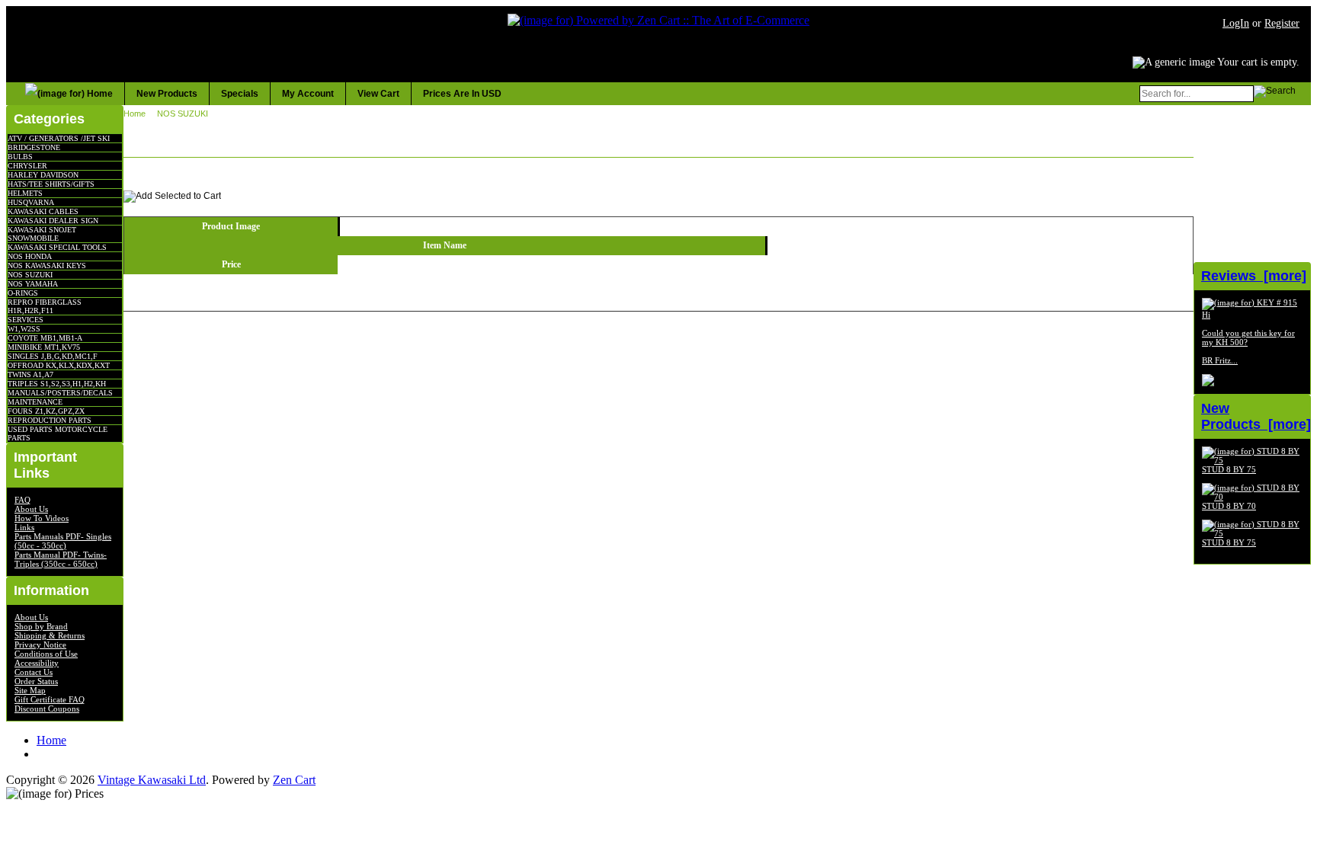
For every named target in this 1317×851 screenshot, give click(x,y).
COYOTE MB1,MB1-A (45, 338)
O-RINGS (23, 293)
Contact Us (33, 672)
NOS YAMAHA (33, 284)
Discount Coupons (46, 708)
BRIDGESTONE (34, 147)
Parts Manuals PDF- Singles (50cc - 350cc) (62, 541)
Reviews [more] (1253, 275)
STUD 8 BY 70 (1229, 505)
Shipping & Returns (49, 635)
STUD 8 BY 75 (1229, 469)
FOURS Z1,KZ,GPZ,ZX (46, 411)
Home (134, 113)
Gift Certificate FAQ (49, 699)
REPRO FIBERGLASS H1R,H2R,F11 (45, 306)
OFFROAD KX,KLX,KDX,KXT (59, 365)
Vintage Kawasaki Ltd (152, 779)
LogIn (1235, 23)
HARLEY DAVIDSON (43, 175)
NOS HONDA (30, 256)
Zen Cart (294, 779)
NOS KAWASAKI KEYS (47, 265)
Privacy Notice (40, 644)
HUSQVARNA (31, 202)
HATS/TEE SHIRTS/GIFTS (51, 184)
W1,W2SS (24, 329)
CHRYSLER (27, 166)
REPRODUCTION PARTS (49, 420)
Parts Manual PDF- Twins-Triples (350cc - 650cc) (60, 559)
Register (1281, 23)
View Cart (378, 93)
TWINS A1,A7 (30, 374)
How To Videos (41, 518)
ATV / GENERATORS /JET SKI (59, 138)
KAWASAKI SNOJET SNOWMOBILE (42, 234)
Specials (239, 93)
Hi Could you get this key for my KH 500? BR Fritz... (1248, 337)
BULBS (20, 156)
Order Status (36, 681)
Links (24, 527)
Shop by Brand (41, 626)
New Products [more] (1256, 416)
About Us (31, 508)
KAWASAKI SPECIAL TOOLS (57, 247)
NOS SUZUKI (30, 274)
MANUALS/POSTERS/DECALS (60, 393)
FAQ (22, 499)
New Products (166, 93)
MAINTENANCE (35, 402)
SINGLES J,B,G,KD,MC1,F (53, 356)
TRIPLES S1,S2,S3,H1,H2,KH (57, 383)
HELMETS (25, 193)
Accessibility (36, 662)
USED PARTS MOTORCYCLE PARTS (57, 433)
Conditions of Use (46, 653)
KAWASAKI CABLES (43, 211)
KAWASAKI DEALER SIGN (53, 220)
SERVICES (25, 319)
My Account (308, 93)
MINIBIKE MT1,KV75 (44, 347)
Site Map (30, 690)
